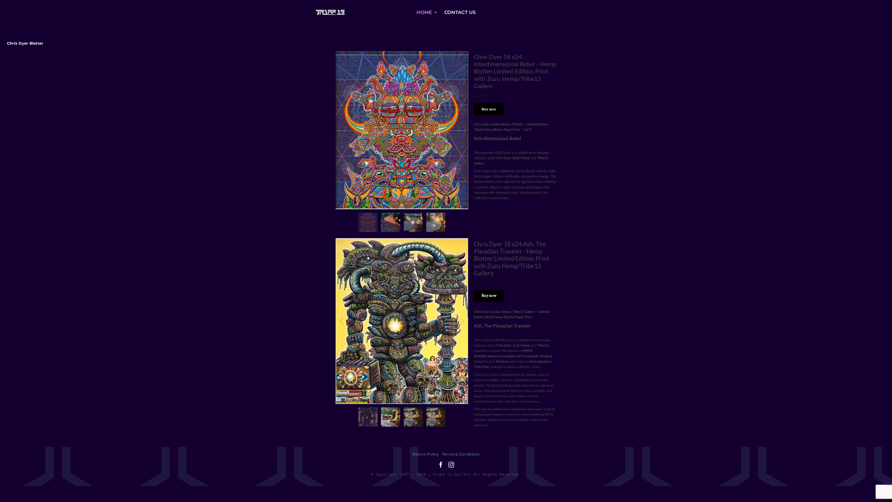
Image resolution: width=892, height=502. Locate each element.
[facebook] (441, 465)
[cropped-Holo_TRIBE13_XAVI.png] (330, 11)
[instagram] (451, 465)
